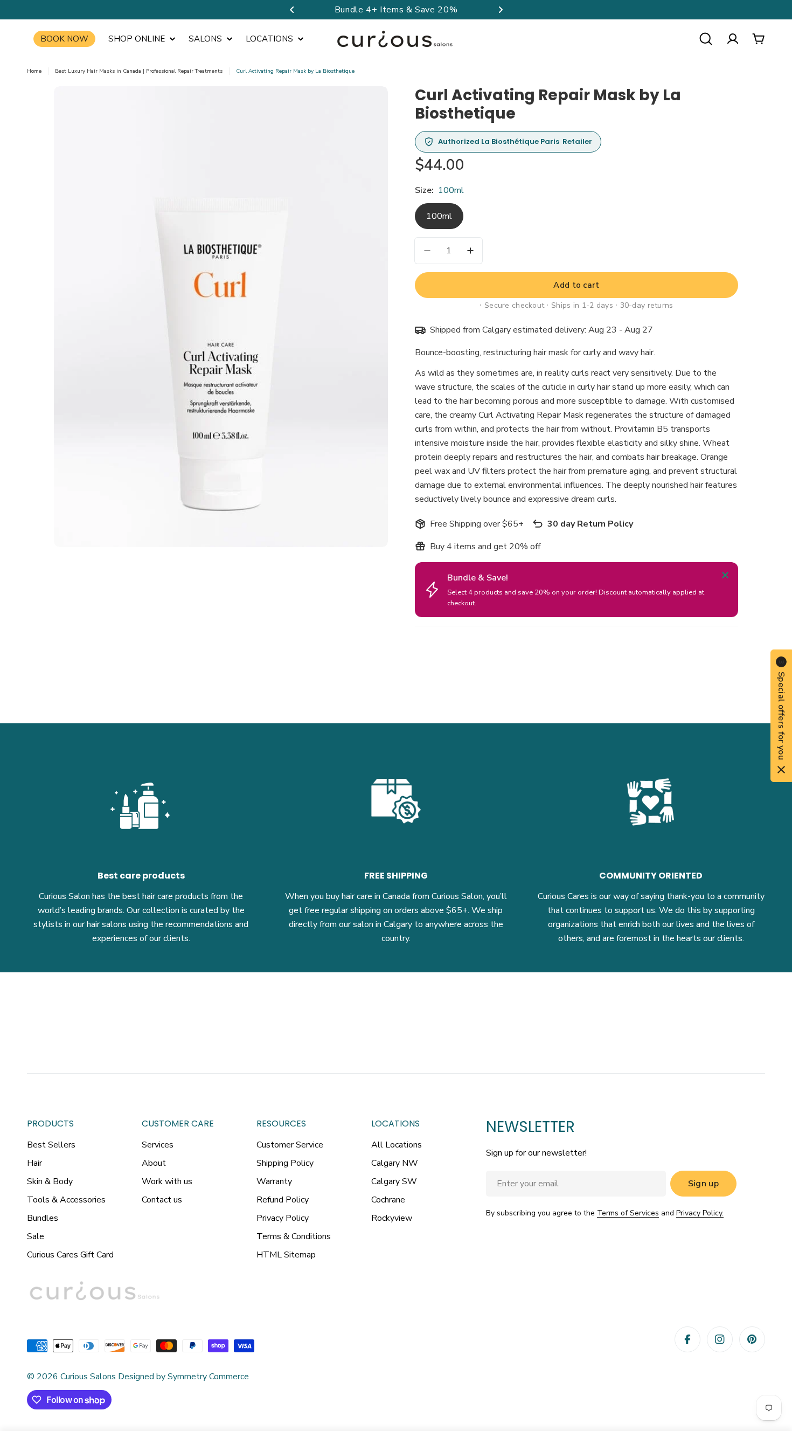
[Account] (732, 38)
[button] (292, 9)
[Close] (725, 575)
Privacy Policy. (700, 1213)
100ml (439, 216)
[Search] (705, 38)
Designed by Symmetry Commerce (182, 1376)
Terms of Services (628, 1213)
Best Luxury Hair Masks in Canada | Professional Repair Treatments (139, 71)
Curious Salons (88, 1376)
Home (34, 71)
